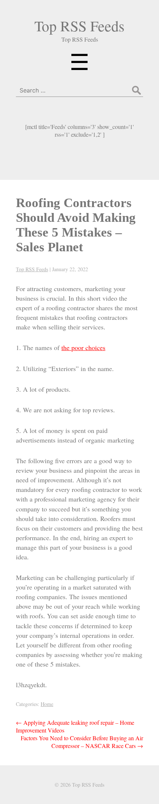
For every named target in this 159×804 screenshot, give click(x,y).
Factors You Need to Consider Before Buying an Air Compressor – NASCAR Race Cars (82, 741)
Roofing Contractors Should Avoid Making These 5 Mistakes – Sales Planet (76, 225)
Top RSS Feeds (79, 25)
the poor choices (83, 347)
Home (47, 703)
